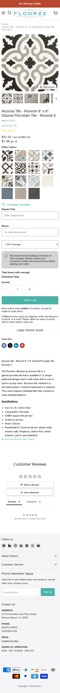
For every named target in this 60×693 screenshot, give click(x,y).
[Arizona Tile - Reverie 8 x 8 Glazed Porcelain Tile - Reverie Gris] (20, 193)
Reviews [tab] (12, 501)
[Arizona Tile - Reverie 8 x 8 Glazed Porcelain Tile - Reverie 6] (47, 168)
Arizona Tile (11, 125)
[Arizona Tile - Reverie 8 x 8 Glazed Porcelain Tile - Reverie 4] (34, 168)
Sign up (47, 592)
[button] (55, 12)
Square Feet (8, 209)
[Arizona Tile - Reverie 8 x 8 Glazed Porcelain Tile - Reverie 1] (7, 155)
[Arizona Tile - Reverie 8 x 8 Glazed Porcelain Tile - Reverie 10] (20, 155)
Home (5, 24)
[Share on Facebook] (4, 345)
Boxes (5, 226)
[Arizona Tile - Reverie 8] (7, 98)
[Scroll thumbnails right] (55, 99)
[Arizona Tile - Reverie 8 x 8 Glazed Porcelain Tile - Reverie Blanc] (47, 181)
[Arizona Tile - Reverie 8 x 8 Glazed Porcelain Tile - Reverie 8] (20, 181)
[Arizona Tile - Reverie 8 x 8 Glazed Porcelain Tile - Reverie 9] (34, 181)
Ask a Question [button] (31, 492)
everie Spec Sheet (19, 439)
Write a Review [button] (31, 484)
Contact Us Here (10, 641)
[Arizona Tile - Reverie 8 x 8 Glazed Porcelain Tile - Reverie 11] (34, 155)
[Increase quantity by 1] (29, 289)
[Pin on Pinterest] (22, 345)
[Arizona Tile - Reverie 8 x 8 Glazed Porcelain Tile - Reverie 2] (7, 168)
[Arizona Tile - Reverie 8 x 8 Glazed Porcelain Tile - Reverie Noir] (34, 193)
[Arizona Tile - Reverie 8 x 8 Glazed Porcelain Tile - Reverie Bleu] (7, 193)
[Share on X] (10, 345)
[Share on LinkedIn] (16, 345)
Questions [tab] (32, 501)
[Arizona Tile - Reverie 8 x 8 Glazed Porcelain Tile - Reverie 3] (20, 168)
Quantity (6, 282)
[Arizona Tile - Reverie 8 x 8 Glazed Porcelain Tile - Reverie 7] (7, 181)
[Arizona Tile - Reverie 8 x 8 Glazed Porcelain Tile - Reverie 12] (47, 155)
